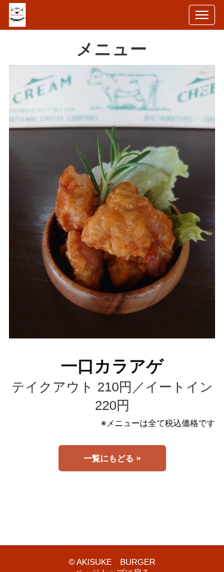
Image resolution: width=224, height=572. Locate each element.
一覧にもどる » (112, 458)
